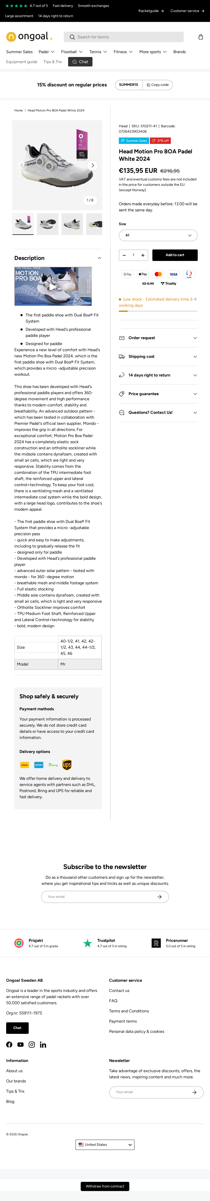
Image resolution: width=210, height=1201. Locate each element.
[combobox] (124, 37)
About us (14, 1070)
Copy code (160, 85)
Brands (179, 51)
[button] (200, 36)
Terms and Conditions (129, 1011)
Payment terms (123, 1021)
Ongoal (23, 1134)
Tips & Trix (53, 61)
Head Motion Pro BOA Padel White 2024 (56, 110)
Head (123, 126)
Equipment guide (21, 61)
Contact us (119, 990)
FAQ (113, 1000)
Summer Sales (19, 51)
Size (122, 224)
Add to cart (175, 255)
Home (18, 110)
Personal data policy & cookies (136, 1031)
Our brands (16, 1081)
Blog (10, 1101)
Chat (17, 1028)
